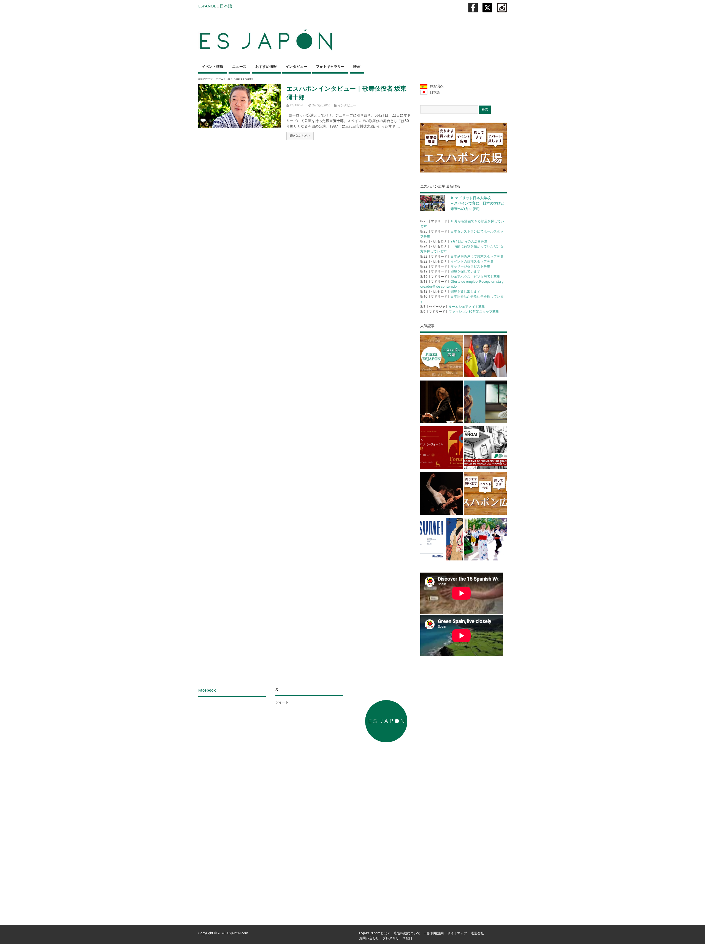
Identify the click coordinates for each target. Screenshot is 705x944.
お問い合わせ (369, 938)
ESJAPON (296, 105)
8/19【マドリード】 (450, 271)
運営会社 (477, 933)
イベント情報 (212, 66)
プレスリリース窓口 (397, 938)
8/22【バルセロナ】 (457, 261)
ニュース (239, 66)
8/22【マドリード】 (461, 256)
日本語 (226, 6)
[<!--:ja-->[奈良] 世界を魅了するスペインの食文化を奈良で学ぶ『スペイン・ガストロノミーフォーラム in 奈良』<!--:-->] (441, 448)
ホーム (219, 78)
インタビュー (296, 66)
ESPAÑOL (207, 6)
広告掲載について (407, 933)
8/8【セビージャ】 (452, 306)
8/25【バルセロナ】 (453, 241)
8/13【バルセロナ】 (450, 291)
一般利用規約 (434, 933)
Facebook (207, 690)
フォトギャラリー (330, 66)
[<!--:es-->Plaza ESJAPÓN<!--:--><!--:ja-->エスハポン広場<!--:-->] (441, 357)
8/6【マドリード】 (459, 311)
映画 (356, 66)
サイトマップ (457, 933)
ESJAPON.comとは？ (374, 933)
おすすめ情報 (266, 66)
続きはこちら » (300, 135)
